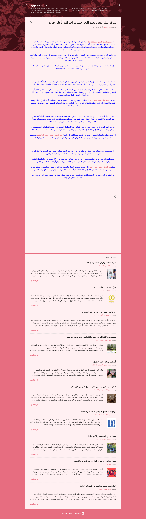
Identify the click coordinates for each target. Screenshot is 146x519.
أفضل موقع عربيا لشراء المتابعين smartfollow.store (95, 461)
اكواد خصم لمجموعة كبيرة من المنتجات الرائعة (98, 486)
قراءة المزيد (34, 281)
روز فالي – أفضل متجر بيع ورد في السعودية (99, 312)
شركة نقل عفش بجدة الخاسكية (49, 135)
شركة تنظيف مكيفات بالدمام (105, 287)
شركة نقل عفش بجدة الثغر (100, 167)
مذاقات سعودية (39, 5)
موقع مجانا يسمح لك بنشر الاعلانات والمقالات (98, 411)
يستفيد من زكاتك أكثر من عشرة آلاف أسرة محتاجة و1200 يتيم (91, 337)
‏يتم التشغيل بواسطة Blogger (72, 513)
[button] (31, 22)
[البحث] (26, 6)
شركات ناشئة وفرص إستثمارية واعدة (101, 262)
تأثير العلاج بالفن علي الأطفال (104, 361)
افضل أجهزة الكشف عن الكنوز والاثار (101, 436)
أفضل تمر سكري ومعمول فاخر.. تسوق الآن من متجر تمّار (93, 386)
